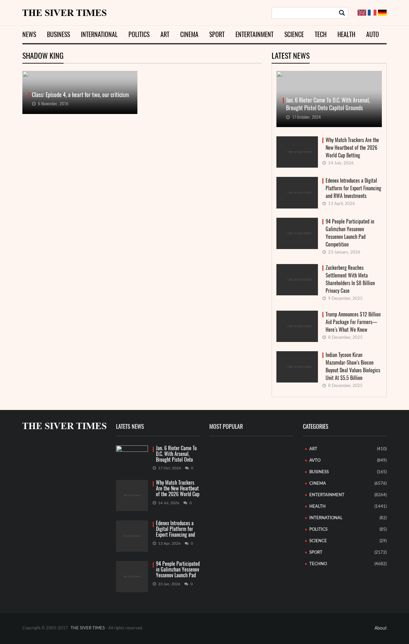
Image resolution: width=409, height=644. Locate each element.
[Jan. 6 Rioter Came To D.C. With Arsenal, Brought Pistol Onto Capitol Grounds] (132, 454)
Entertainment (254, 34)
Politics (139, 34)
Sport (217, 34)
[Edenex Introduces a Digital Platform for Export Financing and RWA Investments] (132, 536)
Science (294, 34)
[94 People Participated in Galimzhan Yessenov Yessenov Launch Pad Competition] (132, 576)
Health (346, 34)
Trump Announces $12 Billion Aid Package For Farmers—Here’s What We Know (353, 322)
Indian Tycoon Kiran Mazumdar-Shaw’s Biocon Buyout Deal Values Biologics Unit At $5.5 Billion (353, 366)
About (380, 628)
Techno (318, 564)
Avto (314, 460)
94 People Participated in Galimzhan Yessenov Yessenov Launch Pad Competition (350, 233)
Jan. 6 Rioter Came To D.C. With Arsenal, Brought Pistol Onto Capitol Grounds (176, 454)
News (29, 34)
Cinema (189, 34)
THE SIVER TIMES (88, 628)
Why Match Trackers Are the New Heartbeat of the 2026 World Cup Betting (352, 148)
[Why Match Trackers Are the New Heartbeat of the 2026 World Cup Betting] (132, 495)
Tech (321, 34)
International (99, 34)
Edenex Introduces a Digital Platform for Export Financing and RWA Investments (353, 188)
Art (164, 34)
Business (58, 34)
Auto (372, 34)
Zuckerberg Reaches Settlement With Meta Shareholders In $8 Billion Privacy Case (350, 279)
